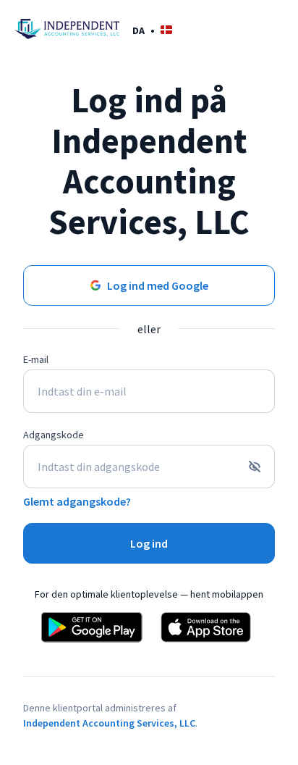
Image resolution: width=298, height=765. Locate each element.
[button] (152, 30)
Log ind (149, 543)
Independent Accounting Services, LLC (109, 723)
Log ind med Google (157, 285)
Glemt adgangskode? (77, 501)
